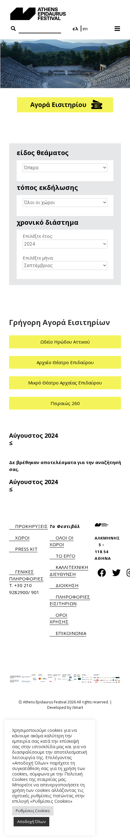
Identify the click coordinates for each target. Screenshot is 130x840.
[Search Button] (13, 29)
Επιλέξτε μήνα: (38, 258)
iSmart (77, 707)
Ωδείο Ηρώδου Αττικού (65, 342)
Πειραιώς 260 (65, 403)
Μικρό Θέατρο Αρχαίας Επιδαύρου (65, 383)
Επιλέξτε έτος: (38, 236)
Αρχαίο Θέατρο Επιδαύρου (65, 362)
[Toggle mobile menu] (118, 27)
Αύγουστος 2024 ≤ (33, 439)
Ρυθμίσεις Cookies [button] (33, 810)
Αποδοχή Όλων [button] (31, 821)
